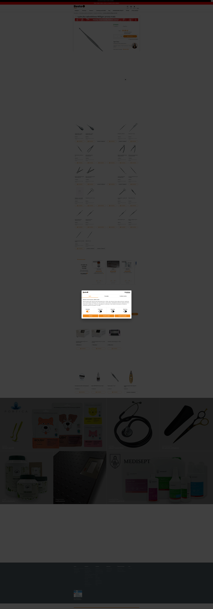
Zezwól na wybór (106, 315)
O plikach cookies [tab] (123, 296)
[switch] (100, 311)
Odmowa (90, 315)
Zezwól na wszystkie (122, 315)
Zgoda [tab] (90, 296)
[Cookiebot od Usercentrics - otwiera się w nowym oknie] (125, 292)
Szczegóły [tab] (107, 296)
